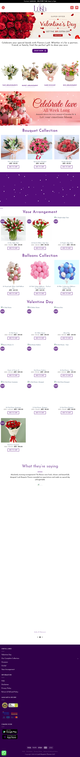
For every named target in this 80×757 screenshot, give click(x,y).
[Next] (76, 25)
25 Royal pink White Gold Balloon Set (13, 287)
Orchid (3, 521)
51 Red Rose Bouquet (66, 407)
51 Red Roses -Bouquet (40, 407)
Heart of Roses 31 (13, 370)
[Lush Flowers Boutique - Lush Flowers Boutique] (40, 7)
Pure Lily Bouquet (13, 161)
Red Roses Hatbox (40, 370)
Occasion (4, 518)
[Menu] (3, 7)
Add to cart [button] (13, 166)
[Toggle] (78, 514)
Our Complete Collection (10, 514)
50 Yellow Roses (40, 333)
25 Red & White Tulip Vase (39, 243)
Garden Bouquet (67, 161)
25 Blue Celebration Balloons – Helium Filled (66, 287)
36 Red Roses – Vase (66, 370)
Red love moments (13, 445)
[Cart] (76, 7)
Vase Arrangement (8, 525)
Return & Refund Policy (9, 547)
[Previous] (4, 25)
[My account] (72, 7)
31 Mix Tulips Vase (13, 243)
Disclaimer (5, 540)
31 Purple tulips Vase (66, 243)
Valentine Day (6, 510)
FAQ (3, 536)
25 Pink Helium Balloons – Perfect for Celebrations (40, 287)
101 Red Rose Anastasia (13, 407)
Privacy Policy (6, 544)
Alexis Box (66, 333)
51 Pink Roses (13, 333)
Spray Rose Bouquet (40, 161)
